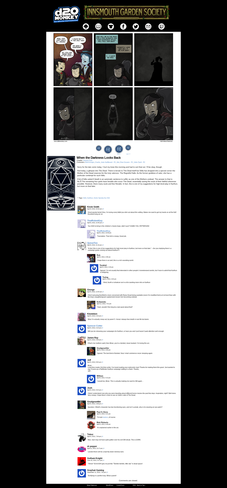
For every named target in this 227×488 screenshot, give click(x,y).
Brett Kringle (89, 162)
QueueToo (92, 243)
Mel (118, 162)
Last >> (128, 154)
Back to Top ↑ (141, 485)
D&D (84, 198)
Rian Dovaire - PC (126, 162)
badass (105, 417)
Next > (119, 154)
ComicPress (120, 485)
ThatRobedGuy (94, 221)
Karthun (90, 198)
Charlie (97, 162)
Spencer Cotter (94, 326)
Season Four (87, 160)
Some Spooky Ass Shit (102, 198)
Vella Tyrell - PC (139, 162)
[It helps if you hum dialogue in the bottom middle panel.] (113, 143)
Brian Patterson (92, 485)
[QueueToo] (82, 250)
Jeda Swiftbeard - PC (108, 162)
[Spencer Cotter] (82, 332)
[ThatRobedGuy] (82, 227)
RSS (134, 485)
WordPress (109, 485)
